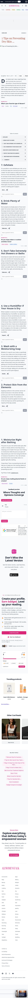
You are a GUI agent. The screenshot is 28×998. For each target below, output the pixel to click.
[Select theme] (22, 5)
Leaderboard (5, 666)
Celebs (16, 885)
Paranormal (18, 920)
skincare (4, 33)
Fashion (3, 894)
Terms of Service (6, 966)
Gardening (8, 9)
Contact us (4, 948)
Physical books (5, 483)
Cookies (7, 106)
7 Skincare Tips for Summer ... (14, 757)
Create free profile (14, 632)
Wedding (18, 9)
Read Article (14, 743)
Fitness (17, 894)
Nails (3, 920)
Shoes (16, 925)
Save (20, 76)
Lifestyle (4, 911)
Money (16, 914)
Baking (16, 879)
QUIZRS (26, 485)
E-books (10, 483)
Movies (3, 917)
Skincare (4, 928)
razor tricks (14, 773)
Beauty (3, 882)
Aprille (4, 76)
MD (15, 75)
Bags (23, 9)
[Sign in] (26, 6)
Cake (3, 106)
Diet (3, 891)
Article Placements (6, 954)
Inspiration (17, 905)
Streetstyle (4, 931)
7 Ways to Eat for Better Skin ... (14, 767)
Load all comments (6, 500)
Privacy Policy (5, 963)
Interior (3, 908)
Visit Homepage (14, 855)
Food (3, 897)
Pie (11, 106)
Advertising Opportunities (8, 957)
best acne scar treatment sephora (14, 770)
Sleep (16, 928)
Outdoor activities (13, 244)
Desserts (17, 888)
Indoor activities (5, 244)
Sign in (8, 642)
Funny (16, 897)
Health (3, 905)
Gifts (3, 902)
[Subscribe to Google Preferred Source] (9, 530)
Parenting (4, 922)
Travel (3, 9)
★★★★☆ (23, 33)
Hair (16, 902)
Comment (4, 521)
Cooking (4, 888)
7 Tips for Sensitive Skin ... (14, 779)
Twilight (13, 9)
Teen (3, 934)
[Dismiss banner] (25, 526)
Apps (16, 876)
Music (16, 917)
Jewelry (17, 908)
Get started (21, 666)
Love (16, 911)
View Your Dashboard (15, 637)
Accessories (4, 876)
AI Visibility (4, 951)
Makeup (4, 914)
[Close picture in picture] (16, 991)
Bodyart (17, 882)
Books (3, 885)
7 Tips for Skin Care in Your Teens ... (14, 760)
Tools (16, 940)
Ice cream (15, 106)
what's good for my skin (14, 776)
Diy (16, 891)
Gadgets (4, 899)
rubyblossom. (14, 473)
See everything (5, 704)
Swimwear (17, 931)
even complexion (14, 782)
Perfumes (17, 922)
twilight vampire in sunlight (14, 785)
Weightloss (4, 940)
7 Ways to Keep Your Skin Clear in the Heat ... (14, 763)
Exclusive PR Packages (7, 960)
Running (4, 925)
